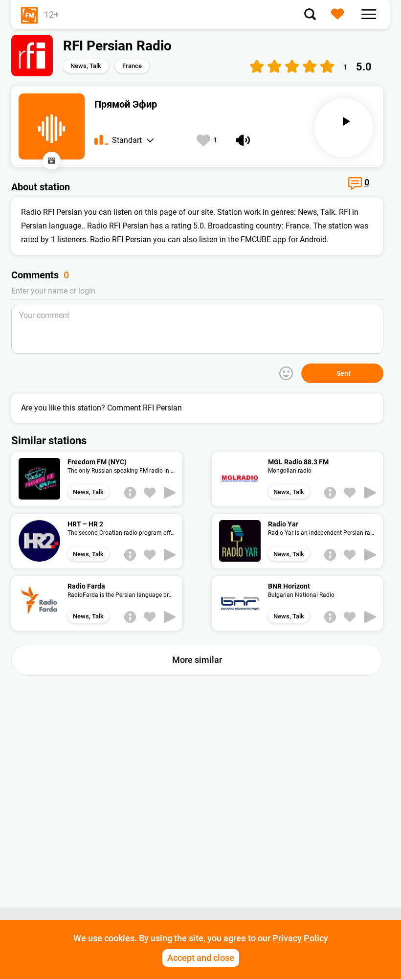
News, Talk (85, 65)
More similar (197, 660)
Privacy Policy (300, 938)
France (132, 65)
